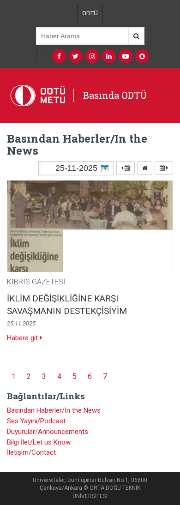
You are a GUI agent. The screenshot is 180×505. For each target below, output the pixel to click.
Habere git (23, 338)
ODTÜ (90, 13)
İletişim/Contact (31, 452)
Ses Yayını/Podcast (36, 421)
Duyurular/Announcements (47, 431)
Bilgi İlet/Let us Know (39, 442)
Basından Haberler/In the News (54, 410)
